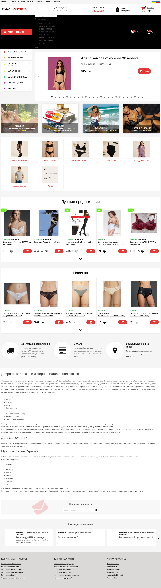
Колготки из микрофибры (64, 564)
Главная (4, 2)
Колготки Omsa (113, 564)
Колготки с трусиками (62, 572)
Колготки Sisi (112, 567)
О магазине (14, 2)
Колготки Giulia (112, 578)
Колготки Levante (113, 569)
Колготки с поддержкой (63, 578)
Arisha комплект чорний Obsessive (109, 58)
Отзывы (39, 2)
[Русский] (158, 3)
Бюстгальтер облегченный (11, 564)
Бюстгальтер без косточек (11, 569)
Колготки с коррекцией (63, 569)
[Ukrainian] (154, 3)
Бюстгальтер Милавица (10, 567)
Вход (124, 8)
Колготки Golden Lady (115, 575)
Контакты (30, 2)
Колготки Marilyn (113, 572)
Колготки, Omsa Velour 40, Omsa (48, 242)
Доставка (56, 2)
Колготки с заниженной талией (66, 567)
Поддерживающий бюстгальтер (13, 578)
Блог (23, 2)
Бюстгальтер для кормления (12, 572)
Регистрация (125, 11)
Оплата (48, 2)
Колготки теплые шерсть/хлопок (66, 575)
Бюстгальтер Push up (9, 575)
